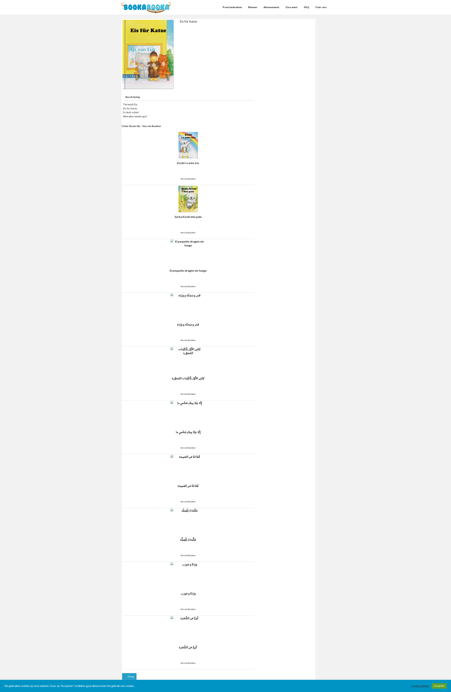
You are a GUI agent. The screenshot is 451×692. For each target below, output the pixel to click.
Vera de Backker (188, 178)
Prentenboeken (232, 7)
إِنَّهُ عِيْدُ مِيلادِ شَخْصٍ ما (188, 432)
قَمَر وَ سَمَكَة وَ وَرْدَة (188, 324)
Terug (130, 676)
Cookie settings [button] (420, 685)
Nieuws (252, 7)
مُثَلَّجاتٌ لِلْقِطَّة (188, 539)
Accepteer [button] (439, 685)
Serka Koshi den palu (188, 216)
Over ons (321, 7)
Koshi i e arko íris (188, 163)
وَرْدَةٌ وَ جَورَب (188, 593)
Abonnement (272, 7)
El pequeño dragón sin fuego (188, 270)
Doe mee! (292, 7)
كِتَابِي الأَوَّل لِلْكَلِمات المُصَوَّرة (188, 378)
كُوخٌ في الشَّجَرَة (188, 647)
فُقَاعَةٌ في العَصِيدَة (188, 485)
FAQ (306, 7)
